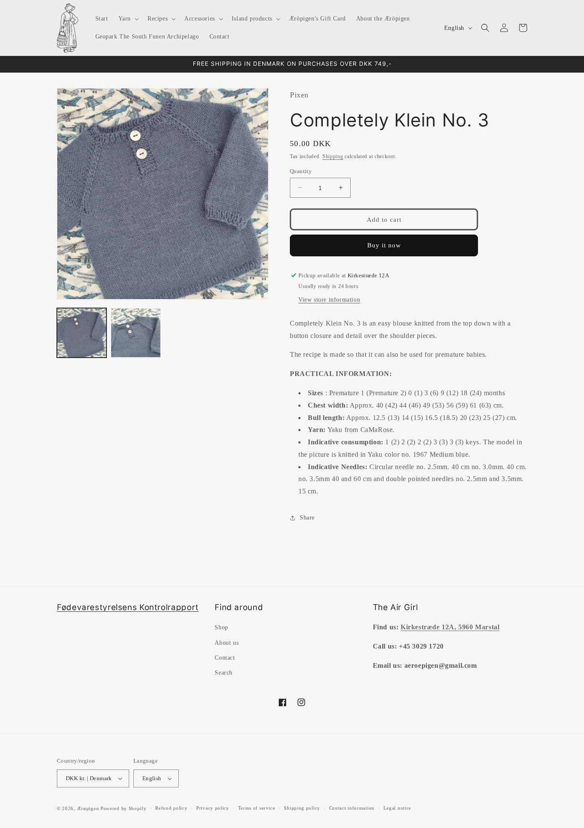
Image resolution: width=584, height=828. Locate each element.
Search (224, 672)
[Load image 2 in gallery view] (135, 333)
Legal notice (397, 807)
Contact (225, 658)
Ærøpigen (88, 808)
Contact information (352, 807)
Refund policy (171, 807)
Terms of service (256, 807)
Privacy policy (212, 807)
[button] (127, 19)
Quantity (301, 170)
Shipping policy (302, 807)
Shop (221, 627)
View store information (329, 300)
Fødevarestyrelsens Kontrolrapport (128, 607)
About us (227, 643)
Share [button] (307, 517)
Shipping (332, 156)
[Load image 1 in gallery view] (81, 333)
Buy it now (384, 245)
